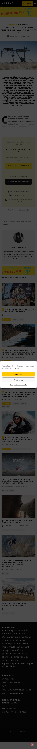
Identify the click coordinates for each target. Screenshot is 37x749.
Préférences (18, 380)
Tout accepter (18, 374)
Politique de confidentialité (18, 385)
